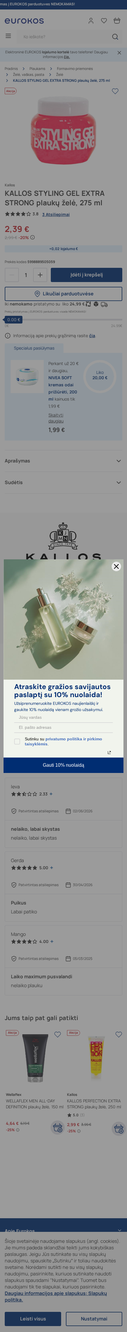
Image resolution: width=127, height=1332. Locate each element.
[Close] (116, 566)
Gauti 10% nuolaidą (63, 765)
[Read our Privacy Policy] (109, 752)
